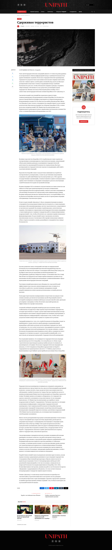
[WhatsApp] (12, 83)
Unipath (22, 26)
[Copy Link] (12, 86)
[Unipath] (56, 4)
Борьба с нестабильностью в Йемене (30, 495)
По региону (50, 11)
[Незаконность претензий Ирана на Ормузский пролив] (25, 509)
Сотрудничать (73, 11)
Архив (80, 11)
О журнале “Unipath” (61, 11)
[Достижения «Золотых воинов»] (60, 509)
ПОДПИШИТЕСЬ (83, 121)
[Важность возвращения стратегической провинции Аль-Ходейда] (43, 509)
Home (18, 15)
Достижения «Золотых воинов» (59, 516)
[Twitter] (12, 76)
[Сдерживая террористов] (56, 47)
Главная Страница (34, 11)
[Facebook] (12, 73)
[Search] (92, 11)
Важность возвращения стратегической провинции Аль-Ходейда (42, 517)
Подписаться (21, 11)
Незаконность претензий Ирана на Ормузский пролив (24, 517)
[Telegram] (12, 80)
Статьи (42, 11)
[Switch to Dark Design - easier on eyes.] (94, 11)
